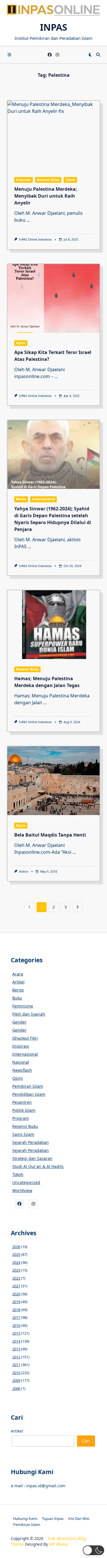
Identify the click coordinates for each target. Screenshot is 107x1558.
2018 (16, 1309)
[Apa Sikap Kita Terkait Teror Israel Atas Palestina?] (53, 298)
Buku (17, 998)
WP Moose (58, 1544)
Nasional (20, 1062)
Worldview (22, 1190)
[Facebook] (50, 54)
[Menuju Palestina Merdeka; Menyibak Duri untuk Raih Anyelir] (53, 135)
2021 (16, 1286)
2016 (16, 1325)
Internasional (43, 499)
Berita (21, 499)
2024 (16, 1262)
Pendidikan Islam (28, 1094)
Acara (17, 974)
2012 (16, 1357)
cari (86, 1440)
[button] (93, 1550)
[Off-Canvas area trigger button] (9, 54)
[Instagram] (57, 54)
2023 (16, 1270)
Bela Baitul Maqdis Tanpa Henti (50, 835)
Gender (19, 1022)
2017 (16, 1317)
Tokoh (70, 179)
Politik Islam (23, 1110)
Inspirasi (23, 179)
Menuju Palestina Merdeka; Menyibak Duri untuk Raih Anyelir (45, 196)
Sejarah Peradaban (30, 1142)
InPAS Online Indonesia (35, 239)
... (28, 220)
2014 (16, 1341)
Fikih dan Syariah (28, 1014)
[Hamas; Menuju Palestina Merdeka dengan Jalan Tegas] (53, 624)
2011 (16, 1364)
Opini (21, 343)
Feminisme (22, 1006)
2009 (16, 1380)
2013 (16, 1349)
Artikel (18, 982)
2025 (16, 1254)
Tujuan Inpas (53, 1518)
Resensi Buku (48, 179)
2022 (16, 1278)
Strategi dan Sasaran (32, 1158)
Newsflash (22, 1070)
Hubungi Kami (25, 1518)
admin (23, 872)
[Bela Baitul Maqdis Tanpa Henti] (53, 780)
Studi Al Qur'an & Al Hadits (38, 1166)
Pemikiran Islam (27, 1086)
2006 (16, 1388)
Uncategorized (26, 1182)
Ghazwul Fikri (25, 1038)
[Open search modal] (98, 54)
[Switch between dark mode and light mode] (90, 54)
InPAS (53, 27)
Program (20, 1118)
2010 (16, 1372)
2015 (16, 1333)
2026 (16, 1246)
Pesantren (22, 1102)
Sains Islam (23, 1134)
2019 (16, 1301)
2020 (16, 1294)
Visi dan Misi (78, 1518)
